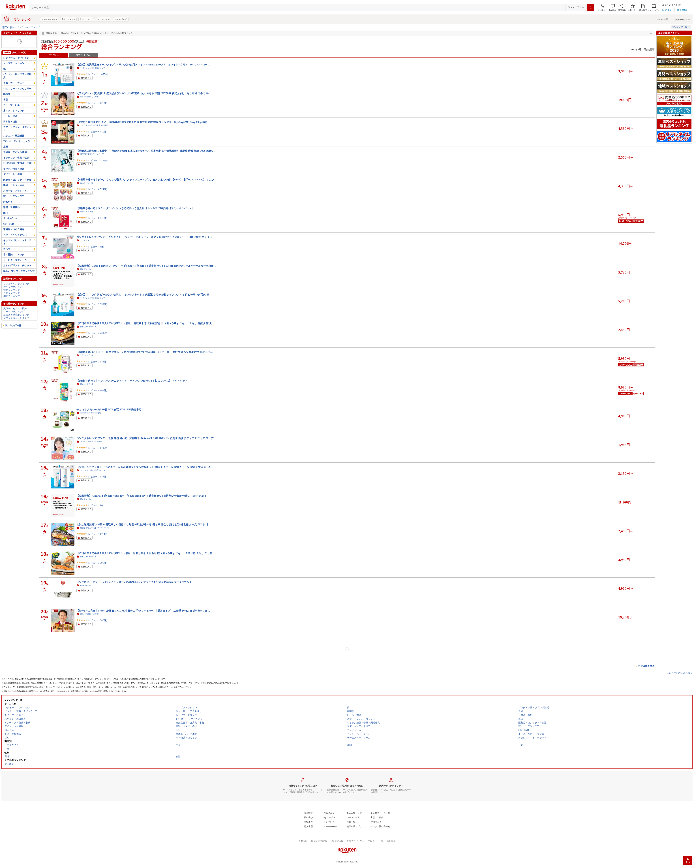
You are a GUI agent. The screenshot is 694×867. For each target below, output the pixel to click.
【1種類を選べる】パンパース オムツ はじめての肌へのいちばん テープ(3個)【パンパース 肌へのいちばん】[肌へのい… (145, 696)
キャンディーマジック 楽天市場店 (94, 729)
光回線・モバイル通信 (15, 152)
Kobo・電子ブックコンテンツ (19, 271)
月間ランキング (11, 293)
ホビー (6, 213)
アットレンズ (85, 240)
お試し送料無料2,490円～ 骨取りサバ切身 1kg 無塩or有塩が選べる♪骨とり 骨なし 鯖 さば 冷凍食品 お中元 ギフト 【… (143, 524)
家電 (5, 146)
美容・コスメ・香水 (13, 185)
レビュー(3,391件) (97, 562)
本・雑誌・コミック (13, 254)
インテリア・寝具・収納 (16, 157)
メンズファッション (13, 63)
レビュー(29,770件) (98, 735)
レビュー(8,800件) (97, 390)
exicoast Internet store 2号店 (90, 413)
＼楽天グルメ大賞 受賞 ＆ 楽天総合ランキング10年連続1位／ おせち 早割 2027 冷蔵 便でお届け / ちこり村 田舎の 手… (143, 93)
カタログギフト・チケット (17, 265)
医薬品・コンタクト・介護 (17, 179)
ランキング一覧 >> (681, 27)
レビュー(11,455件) (98, 74)
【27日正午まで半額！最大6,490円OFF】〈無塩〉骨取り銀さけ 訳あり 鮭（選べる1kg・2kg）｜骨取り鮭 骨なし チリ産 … (145, 553)
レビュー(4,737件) (97, 792)
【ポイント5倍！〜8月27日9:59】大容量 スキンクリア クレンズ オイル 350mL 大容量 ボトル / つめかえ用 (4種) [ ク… (143, 639)
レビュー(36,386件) (98, 333)
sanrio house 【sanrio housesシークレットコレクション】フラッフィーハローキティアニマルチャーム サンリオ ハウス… (144, 668)
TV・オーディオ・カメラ (16, 141)
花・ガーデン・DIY (13, 196)
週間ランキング (11, 290)
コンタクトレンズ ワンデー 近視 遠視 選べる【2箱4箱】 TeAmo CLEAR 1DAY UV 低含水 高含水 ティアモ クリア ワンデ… (146, 438)
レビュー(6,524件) (97, 189)
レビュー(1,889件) (97, 764)
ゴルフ (6, 249)
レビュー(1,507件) (97, 620)
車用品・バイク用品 (13, 229)
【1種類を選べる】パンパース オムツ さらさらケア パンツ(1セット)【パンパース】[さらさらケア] (132, 380)
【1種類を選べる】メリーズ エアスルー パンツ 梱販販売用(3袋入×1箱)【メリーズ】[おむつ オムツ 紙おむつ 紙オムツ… (144, 352)
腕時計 (6, 94)
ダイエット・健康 (12, 174)
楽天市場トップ (10, 27)
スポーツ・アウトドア (15, 190)
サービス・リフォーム (15, 260)
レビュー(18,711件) (98, 534)
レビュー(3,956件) (97, 361)
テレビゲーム (10, 218)
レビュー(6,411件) (97, 131)
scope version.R (86, 585)
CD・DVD (8, 224)
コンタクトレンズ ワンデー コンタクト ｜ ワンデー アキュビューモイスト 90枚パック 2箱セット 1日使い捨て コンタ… (144, 840)
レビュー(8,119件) (97, 850)
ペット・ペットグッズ (15, 234)
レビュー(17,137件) (98, 160)
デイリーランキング (14, 286)
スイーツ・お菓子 (12, 105)
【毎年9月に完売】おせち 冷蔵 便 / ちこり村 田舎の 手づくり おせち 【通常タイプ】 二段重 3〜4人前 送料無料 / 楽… (143, 610)
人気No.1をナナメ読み (15, 308)
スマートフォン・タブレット (17, 128)
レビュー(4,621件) (97, 103)
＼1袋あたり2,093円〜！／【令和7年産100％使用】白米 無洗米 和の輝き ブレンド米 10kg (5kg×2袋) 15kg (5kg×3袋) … (143, 122)
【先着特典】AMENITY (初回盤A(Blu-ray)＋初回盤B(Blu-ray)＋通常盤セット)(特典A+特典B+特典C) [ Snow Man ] (141, 495)
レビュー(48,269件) (98, 649)
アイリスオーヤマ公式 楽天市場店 (94, 125)
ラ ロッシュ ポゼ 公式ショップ (92, 68)
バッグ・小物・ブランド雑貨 (17, 76)
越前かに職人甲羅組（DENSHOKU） (95, 528)
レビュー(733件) (96, 246)
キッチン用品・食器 (13, 168)
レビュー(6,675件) (97, 706)
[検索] (590, 7)
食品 (5, 99)
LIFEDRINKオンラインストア (92, 154)
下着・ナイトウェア (13, 83)
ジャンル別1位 (120, 19)
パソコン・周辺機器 (13, 135)
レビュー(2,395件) (97, 304)
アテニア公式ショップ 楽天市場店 (94, 643)
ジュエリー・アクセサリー (17, 88)
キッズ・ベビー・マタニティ (17, 242)
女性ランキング (87, 19)
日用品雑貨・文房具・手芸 (17, 163)
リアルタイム (104, 19)
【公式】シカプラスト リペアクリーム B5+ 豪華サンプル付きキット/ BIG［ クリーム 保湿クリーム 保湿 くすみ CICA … (144, 466)
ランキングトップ (49, 19)
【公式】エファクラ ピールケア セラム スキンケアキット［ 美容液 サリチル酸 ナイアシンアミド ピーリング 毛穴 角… (144, 294)
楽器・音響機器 (11, 207)
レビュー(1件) (95, 505)
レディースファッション (16, 57)
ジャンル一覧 (662, 19)
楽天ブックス (85, 269)
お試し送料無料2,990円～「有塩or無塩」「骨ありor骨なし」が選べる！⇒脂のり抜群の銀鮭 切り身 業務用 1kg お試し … (144, 783)
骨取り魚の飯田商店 (88, 327)
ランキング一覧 (13, 325)
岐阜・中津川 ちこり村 (89, 97)
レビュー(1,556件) (97, 476)
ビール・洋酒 (10, 116)
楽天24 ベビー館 (86, 183)
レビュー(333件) (96, 821)
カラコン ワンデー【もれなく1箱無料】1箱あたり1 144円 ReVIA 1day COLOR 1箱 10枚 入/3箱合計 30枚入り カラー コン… (146, 725)
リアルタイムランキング (16, 283)
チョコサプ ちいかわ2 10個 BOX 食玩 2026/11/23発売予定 (108, 409)
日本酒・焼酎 (10, 121)
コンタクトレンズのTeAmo (91, 442)
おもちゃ (8, 201)
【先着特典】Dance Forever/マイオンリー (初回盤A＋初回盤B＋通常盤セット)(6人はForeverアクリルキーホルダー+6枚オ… (146, 265)
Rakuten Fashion (86, 671)
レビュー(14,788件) (98, 448)
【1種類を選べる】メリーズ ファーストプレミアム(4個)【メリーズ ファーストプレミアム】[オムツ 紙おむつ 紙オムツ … (145, 754)
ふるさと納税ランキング (16, 314)
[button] (613, 7)
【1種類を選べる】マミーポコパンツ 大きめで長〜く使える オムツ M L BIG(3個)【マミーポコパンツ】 (135, 208)
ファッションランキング (16, 318)
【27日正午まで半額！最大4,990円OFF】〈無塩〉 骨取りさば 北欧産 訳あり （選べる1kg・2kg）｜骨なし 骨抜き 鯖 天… (145, 323)
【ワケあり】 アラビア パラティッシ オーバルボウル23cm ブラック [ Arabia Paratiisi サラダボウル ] (133, 581)
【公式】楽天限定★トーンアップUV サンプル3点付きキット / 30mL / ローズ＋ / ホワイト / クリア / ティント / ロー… (143, 64)
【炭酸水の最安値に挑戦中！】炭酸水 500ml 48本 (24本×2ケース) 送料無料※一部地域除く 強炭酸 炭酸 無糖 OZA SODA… (145, 150)
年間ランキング (11, 296)
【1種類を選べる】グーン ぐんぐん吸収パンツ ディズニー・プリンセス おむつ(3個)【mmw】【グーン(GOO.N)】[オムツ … (146, 179)
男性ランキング (68, 19)
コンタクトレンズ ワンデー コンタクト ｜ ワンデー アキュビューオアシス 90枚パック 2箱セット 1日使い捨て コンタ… (144, 237)
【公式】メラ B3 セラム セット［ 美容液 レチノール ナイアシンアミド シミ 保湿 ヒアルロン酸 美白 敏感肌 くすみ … (143, 811)
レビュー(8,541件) (97, 218)
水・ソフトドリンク (13, 110)
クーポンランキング (14, 311)
